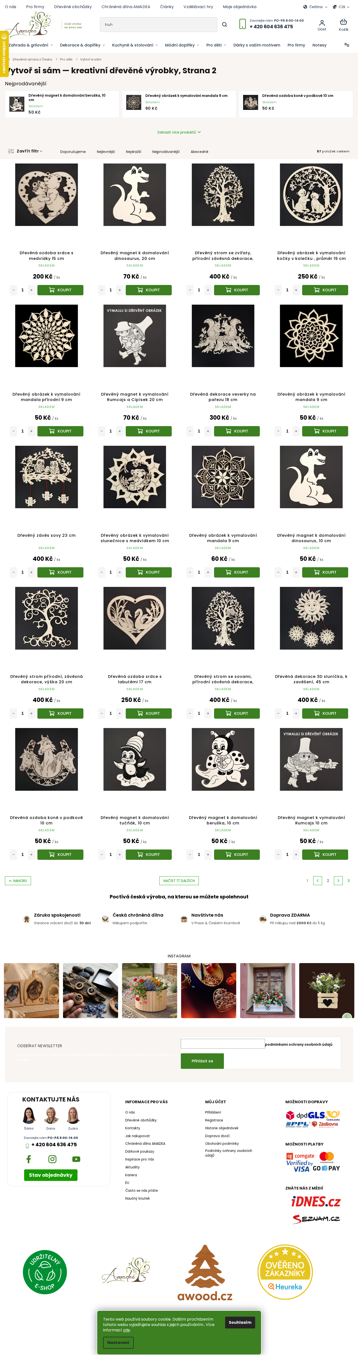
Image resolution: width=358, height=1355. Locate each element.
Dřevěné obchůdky (73, 7)
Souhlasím (240, 1322)
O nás (10, 7)
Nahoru (20, 880)
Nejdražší (133, 151)
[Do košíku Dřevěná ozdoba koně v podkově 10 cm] (60, 854)
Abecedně (199, 151)
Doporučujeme (73, 151)
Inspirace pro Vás (139, 1159)
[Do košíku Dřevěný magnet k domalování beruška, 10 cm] (237, 854)
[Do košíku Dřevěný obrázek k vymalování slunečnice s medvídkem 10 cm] (149, 572)
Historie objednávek (221, 1128)
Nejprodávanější (166, 151)
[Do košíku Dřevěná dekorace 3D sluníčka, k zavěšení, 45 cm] (325, 713)
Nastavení (118, 1342)
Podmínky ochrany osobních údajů (228, 1153)
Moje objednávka (239, 7)
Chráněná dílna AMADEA (126, 7)
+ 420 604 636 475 (54, 1144)
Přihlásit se (202, 1061)
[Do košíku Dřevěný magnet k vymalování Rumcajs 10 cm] (325, 854)
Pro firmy (35, 7)
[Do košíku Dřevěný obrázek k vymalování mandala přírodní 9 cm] (60, 431)
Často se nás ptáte (141, 1191)
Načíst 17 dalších (179, 880)
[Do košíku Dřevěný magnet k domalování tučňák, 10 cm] (149, 854)
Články (167, 7)
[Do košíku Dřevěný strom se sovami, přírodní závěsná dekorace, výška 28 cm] (237, 713)
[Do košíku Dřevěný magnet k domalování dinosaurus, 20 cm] (149, 290)
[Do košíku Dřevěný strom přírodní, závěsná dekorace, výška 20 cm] (60, 713)
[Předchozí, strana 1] (317, 880)
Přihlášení (213, 1112)
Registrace (214, 1120)
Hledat (224, 24)
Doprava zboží (217, 1136)
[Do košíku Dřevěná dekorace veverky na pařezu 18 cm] (237, 431)
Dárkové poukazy (139, 1151)
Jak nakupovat (137, 1136)
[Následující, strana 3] (338, 880)
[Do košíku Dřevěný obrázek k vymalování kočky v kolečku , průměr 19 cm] (325, 290)
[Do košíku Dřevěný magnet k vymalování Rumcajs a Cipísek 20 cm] (149, 431)
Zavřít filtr (28, 151)
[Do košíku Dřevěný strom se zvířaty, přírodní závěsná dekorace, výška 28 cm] (237, 290)
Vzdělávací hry (198, 7)
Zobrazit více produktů (176, 132)
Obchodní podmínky (222, 1144)
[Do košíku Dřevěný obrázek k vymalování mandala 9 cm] (325, 431)
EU (127, 1183)
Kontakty (132, 1128)
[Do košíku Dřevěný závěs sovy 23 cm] (60, 572)
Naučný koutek (137, 1198)
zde (126, 1330)
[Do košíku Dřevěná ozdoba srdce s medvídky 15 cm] (60, 290)
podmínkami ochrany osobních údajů (298, 1044)
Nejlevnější (106, 151)
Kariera (131, 1175)
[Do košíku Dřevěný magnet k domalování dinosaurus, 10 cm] (325, 572)
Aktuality (132, 1167)
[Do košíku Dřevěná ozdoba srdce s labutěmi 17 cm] (149, 713)
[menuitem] (30, 45)
